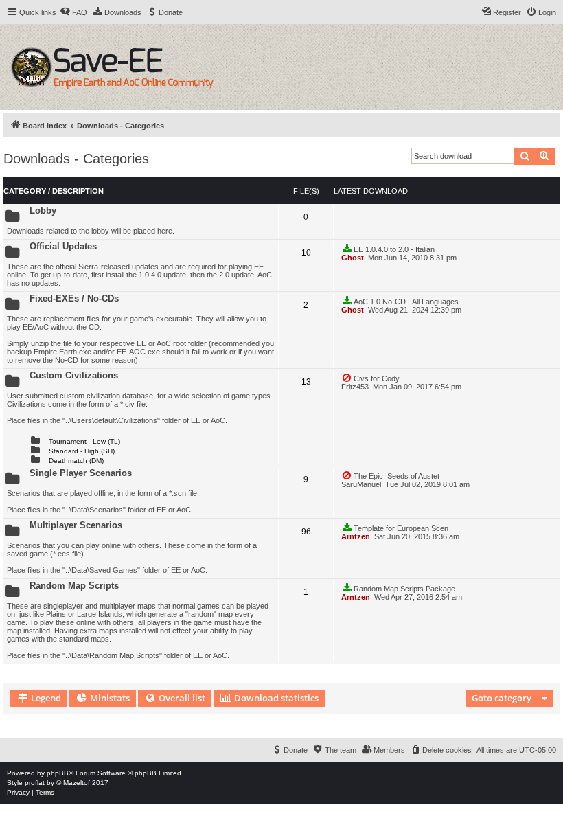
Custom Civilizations (74, 375)
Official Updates (63, 246)
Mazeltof (76, 782)
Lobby (43, 210)
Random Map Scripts (74, 585)
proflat (35, 782)
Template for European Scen (401, 528)
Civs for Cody (377, 378)
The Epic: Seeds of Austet (396, 476)
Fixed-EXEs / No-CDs (74, 298)
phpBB (58, 773)
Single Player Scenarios (81, 473)
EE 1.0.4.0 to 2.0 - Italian (394, 249)
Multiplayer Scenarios (76, 525)
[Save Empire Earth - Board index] (114, 66)
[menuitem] (73, 12)
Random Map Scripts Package (404, 589)
